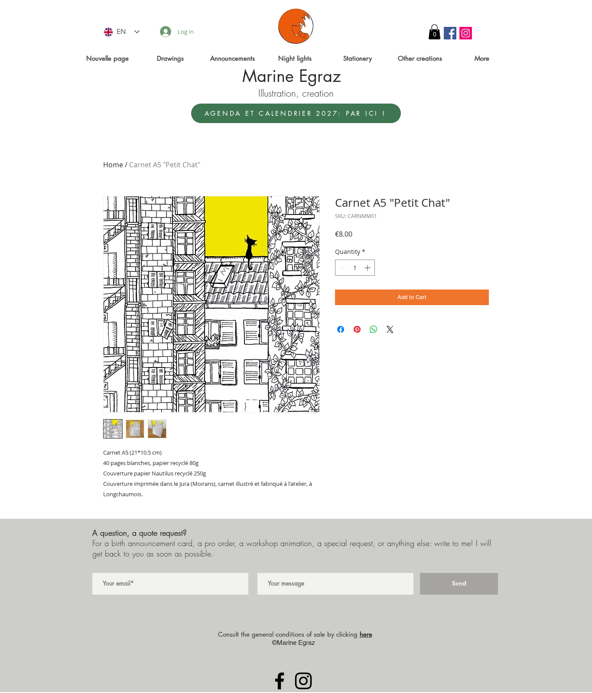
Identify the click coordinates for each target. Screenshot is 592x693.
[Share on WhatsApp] (373, 329)
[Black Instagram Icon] (303, 681)
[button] (434, 31)
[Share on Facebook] (340, 329)
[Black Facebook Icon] (279, 681)
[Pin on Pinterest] (357, 329)
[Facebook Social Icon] (450, 33)
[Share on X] (390, 329)
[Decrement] (341, 267)
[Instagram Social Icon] (465, 33)
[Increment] (368, 267)
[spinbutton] (355, 267)
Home (113, 164)
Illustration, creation (296, 93)
